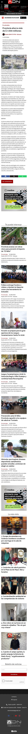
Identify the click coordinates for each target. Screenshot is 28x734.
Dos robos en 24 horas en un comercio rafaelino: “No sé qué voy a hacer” (13, 625)
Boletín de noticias (13, 664)
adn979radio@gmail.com (14, 711)
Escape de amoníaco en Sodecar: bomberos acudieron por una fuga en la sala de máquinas (13, 540)
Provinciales (6, 25)
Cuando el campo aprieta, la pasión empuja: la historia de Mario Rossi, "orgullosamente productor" (13, 655)
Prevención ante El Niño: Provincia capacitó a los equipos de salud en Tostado (13, 418)
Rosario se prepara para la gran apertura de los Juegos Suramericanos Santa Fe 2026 (13, 333)
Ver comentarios (7, 182)
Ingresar (15, 700)
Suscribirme (14, 674)
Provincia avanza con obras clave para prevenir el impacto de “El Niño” (13, 249)
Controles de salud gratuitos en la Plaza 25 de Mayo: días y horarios (13, 569)
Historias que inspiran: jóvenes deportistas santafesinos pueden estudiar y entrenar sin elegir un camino (13, 463)
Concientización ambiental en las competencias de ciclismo (13, 597)
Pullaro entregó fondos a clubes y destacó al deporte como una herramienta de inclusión (12, 288)
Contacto (14, 697)
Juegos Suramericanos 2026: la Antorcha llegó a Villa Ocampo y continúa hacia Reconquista (13, 376)
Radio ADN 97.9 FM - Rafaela (13, 34)
